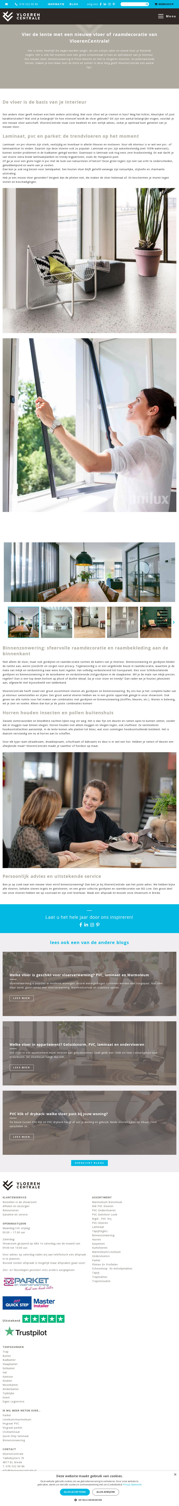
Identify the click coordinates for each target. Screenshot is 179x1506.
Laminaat (98, 1227)
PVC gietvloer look (104, 1214)
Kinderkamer (11, 1389)
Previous (5, 622)
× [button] (175, 1474)
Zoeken (147, 4)
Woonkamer (10, 1384)
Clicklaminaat (11, 1431)
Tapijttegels (100, 1231)
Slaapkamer (10, 1364)
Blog (74, 4)
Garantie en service (15, 1214)
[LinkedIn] (105, 4)
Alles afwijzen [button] (105, 1491)
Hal (5, 1372)
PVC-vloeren (100, 1223)
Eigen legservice (13, 1401)
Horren (96, 1239)
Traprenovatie (101, 1281)
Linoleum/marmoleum (17, 1419)
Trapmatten (100, 1277)
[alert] (89, 1488)
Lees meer (21, 998)
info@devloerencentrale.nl (20, 1470)
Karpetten (98, 1243)
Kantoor (8, 1376)
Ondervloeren (101, 1256)
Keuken (7, 1380)
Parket (96, 1260)
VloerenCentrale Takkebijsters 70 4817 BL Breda (13, 1458)
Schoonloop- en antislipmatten (112, 1268)
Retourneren (11, 1210)
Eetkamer (9, 1368)
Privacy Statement (132, 1484)
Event (6, 1397)
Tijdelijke (9, 1393)
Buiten (7, 1355)
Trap (6, 1351)
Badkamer (9, 1359)
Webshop (165, 4)
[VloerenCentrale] (21, 16)
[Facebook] (101, 4)
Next (174, 622)
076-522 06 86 (28, 4)
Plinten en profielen (105, 1264)
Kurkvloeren (100, 1247)
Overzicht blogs (89, 1162)
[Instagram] (109, 4)
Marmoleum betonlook (107, 1202)
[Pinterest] (114, 4)
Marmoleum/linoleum (106, 1252)
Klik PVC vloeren (102, 1206)
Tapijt (96, 1272)
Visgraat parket (12, 1427)
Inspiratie (56, 4)
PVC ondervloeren (104, 1210)
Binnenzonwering (103, 1235)
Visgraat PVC (11, 1423)
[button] (89, 1500)
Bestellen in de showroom (20, 1202)
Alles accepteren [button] (75, 1491)
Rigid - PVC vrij (102, 1218)
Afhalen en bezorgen (16, 1206)
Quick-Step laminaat (16, 1436)
